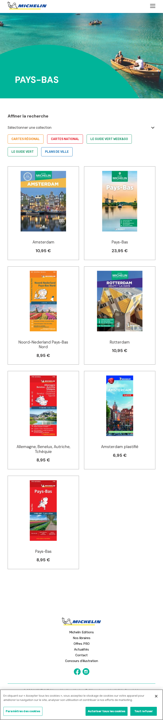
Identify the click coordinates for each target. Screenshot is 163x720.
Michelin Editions (81, 632)
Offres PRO (82, 644)
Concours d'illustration (81, 661)
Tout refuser (143, 711)
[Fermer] (156, 696)
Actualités (81, 649)
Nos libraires (81, 638)
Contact (81, 655)
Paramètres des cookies (23, 711)
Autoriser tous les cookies (106, 711)
